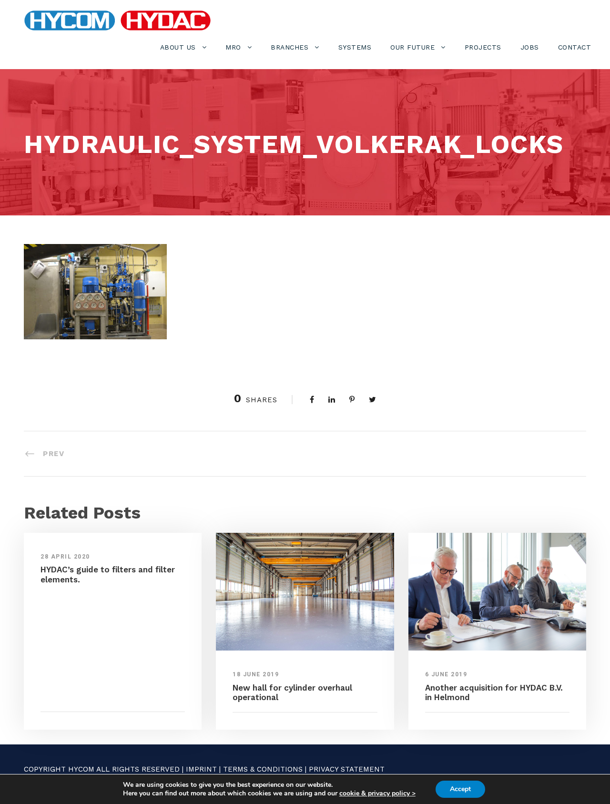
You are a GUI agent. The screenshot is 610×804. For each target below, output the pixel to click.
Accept (460, 789)
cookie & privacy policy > (377, 793)
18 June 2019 (256, 674)
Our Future (412, 47)
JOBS (529, 47)
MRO (233, 47)
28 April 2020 (65, 556)
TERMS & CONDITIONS (263, 769)
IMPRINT (201, 769)
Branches (289, 47)
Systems (355, 47)
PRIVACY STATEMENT (347, 769)
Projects (483, 47)
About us (178, 47)
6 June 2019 (446, 674)
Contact (574, 47)
